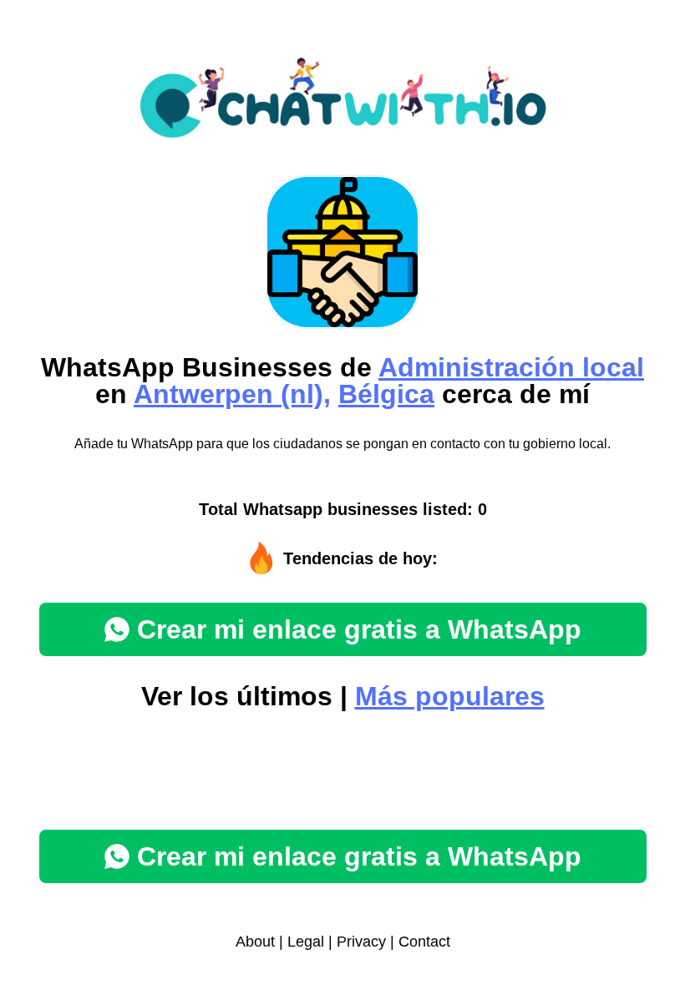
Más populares (450, 696)
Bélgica (386, 394)
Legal (305, 941)
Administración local (511, 367)
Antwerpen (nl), (232, 394)
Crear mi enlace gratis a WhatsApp (359, 629)
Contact (424, 941)
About (255, 941)
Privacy (361, 941)
